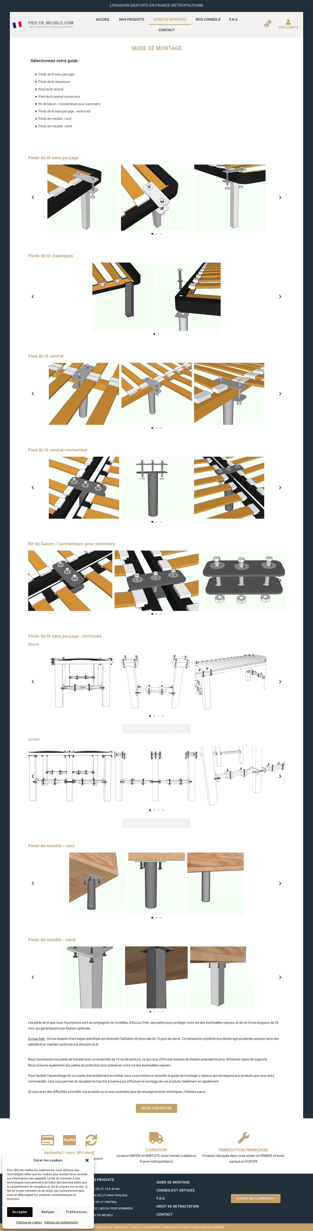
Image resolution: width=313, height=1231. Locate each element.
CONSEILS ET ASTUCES (175, 1190)
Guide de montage (170, 19)
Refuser (48, 1212)
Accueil (103, 19)
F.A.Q (233, 19)
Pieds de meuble (101, 1215)
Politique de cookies (29, 1222)
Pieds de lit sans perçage (56, 74)
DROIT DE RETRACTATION (177, 1206)
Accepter (19, 1212)
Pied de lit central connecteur (59, 96)
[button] (87, 1160)
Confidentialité (100, 1227)
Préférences (76, 1212)
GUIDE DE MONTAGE (173, 1182)
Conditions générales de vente (168, 1227)
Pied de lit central (50, 89)
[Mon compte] (288, 22)
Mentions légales (128, 1227)
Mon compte (288, 27)
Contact (167, 30)
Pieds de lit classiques (54, 82)
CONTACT (164, 1214)
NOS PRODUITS (101, 1180)
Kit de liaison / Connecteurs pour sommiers (69, 104)
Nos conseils (208, 19)
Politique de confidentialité (61, 1222)
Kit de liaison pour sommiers (111, 1208)
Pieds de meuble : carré (55, 126)
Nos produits (131, 19)
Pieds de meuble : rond (54, 118)
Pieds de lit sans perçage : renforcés (64, 111)
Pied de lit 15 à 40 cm (104, 1189)
